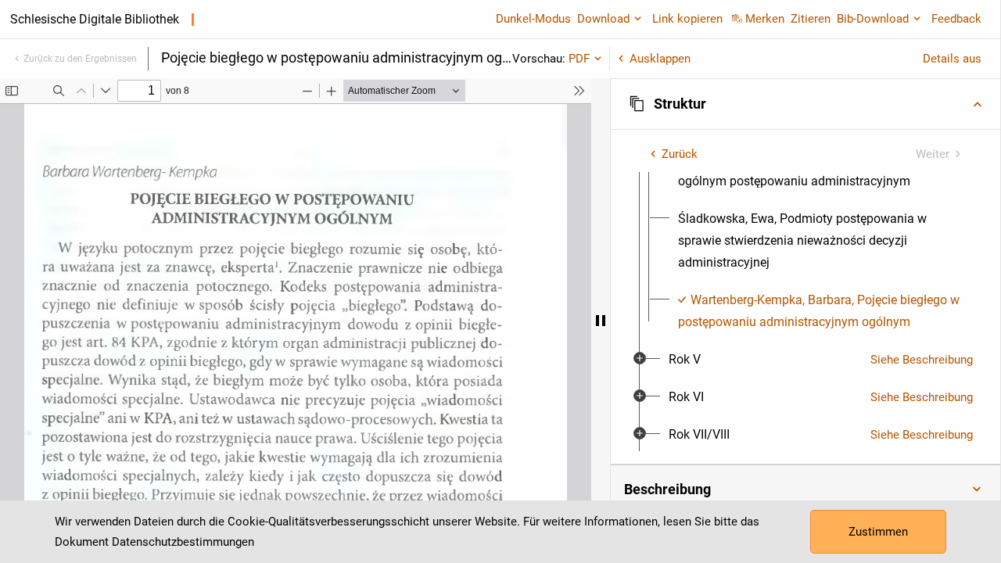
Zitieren (811, 19)
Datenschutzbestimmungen (183, 542)
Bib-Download (873, 19)
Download (603, 19)
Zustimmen (878, 532)
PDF (579, 59)
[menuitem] (820, 240)
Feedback (956, 19)
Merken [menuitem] (764, 19)
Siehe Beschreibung (921, 360)
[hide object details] (600, 320)
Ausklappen (660, 59)
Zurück (680, 154)
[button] (805, 104)
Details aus (952, 59)
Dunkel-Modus (533, 19)
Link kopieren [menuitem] (687, 19)
